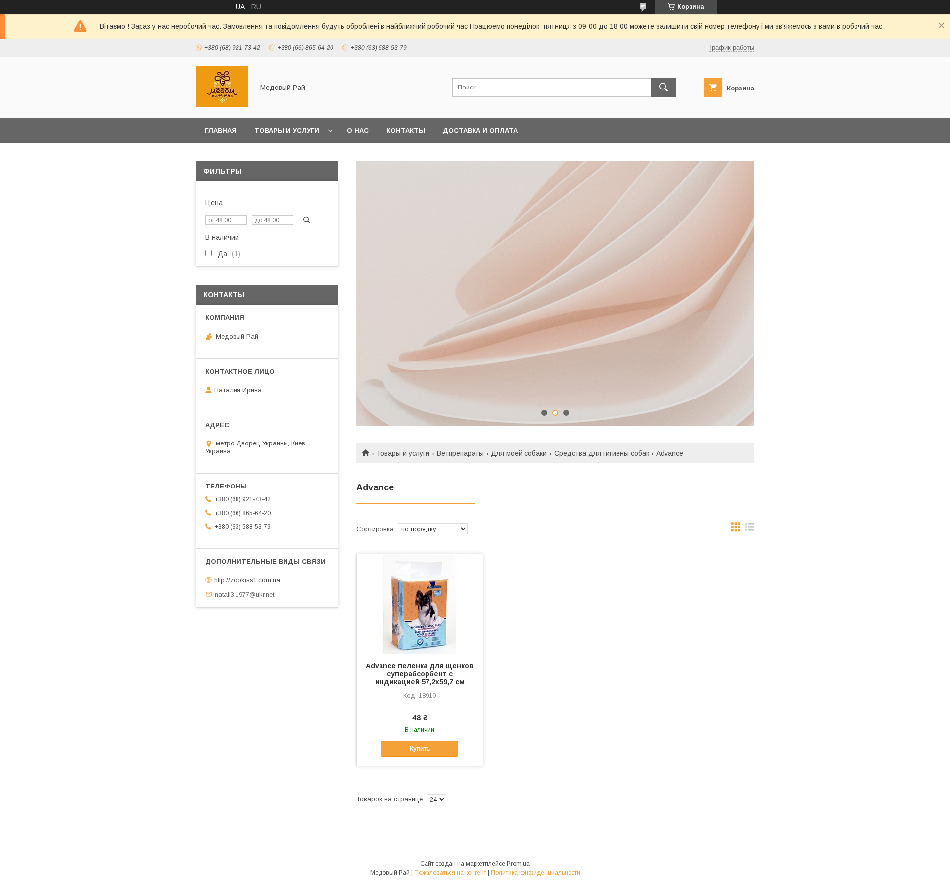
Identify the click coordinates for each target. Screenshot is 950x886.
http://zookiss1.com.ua (247, 580)
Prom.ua (518, 863)
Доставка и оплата (480, 130)
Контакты (405, 130)
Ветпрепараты (460, 453)
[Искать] (663, 87)
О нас (358, 130)
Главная (221, 130)
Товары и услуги (286, 130)
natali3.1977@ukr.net (244, 594)
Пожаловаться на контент (450, 872)
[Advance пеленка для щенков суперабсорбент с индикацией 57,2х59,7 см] (420, 603)
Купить (420, 748)
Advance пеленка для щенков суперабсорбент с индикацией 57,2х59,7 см (420, 674)
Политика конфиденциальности (535, 872)
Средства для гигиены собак (601, 453)
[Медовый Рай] (222, 105)
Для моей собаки (519, 453)
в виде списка (749, 529)
